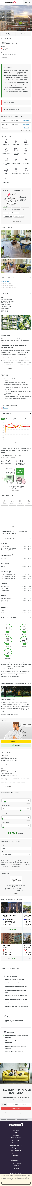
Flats (16, 1132)
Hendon (5, 50)
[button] (3, 322)
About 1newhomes (16, 1163)
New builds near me (16, 1150)
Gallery (24, 34)
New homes (16, 1130)
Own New (16, 1158)
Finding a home (16, 1148)
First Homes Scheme (16, 1155)
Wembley (14, 43)
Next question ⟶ (16, 221)
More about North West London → (10, 714)
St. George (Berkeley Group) (8, 54)
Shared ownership (16, 1160)
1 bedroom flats (14, 213)
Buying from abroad (16, 1153)
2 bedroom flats (8, 216)
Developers (16, 1135)
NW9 (26, 531)
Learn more (14, 1179)
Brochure (5, 408)
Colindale (5, 48)
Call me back (16, 1108)
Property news (16, 1143)
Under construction (21, 889)
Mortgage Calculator (16, 1137)
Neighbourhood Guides (16, 1145)
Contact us (16, 1165)
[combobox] (4, 1104)
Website (16, 893)
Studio (5, 213)
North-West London (6, 533)
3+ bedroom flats (19, 216)
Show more (9, 368)
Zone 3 (14, 533)
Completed (10, 888)
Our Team (16, 1168)
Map (9, 34)
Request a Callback (16, 741)
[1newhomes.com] (16, 1125)
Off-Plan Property (16, 1140)
